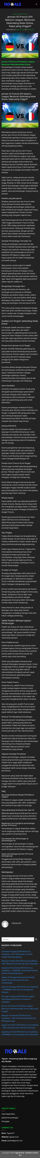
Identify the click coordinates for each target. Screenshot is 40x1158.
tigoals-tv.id (13, 1137)
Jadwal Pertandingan (20, 14)
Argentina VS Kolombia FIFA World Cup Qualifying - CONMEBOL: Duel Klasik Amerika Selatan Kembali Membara (20, 970)
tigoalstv (30, 29)
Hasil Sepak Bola (8, 1114)
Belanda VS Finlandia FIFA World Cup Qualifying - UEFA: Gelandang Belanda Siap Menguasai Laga (19, 1018)
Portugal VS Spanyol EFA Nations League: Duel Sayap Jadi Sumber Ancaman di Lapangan (18, 999)
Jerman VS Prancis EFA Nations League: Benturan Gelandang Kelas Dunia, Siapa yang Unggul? (20, 1009)
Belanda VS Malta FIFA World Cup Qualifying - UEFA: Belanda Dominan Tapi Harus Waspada (20, 962)
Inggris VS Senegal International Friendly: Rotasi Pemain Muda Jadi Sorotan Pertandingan (18, 980)
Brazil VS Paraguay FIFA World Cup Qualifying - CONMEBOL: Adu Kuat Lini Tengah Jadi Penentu (20, 989)
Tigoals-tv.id (19, 1153)
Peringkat (5, 1121)
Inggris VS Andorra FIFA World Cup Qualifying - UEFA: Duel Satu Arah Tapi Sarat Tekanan (20, 1026)
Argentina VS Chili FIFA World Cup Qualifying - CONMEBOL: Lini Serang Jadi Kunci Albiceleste (20, 1033)
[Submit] (36, 939)
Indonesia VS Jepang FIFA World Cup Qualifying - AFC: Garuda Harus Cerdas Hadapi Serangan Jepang (17, 954)
